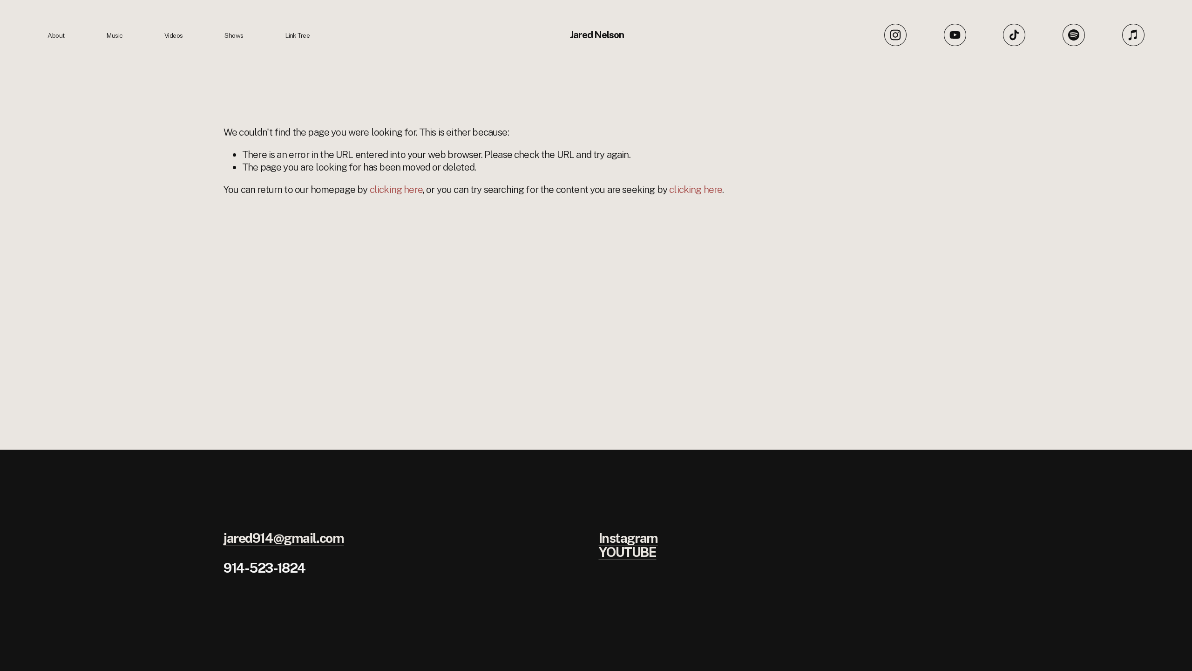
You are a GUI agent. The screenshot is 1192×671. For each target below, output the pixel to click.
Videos (173, 35)
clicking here (396, 189)
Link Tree (297, 35)
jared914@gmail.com (284, 538)
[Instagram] (895, 35)
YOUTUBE (628, 552)
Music (114, 35)
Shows (233, 35)
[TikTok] (1014, 35)
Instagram (628, 538)
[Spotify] (1074, 35)
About (55, 35)
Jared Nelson (597, 35)
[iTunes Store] (1133, 35)
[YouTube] (955, 35)
